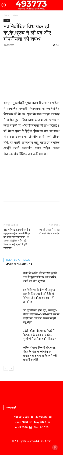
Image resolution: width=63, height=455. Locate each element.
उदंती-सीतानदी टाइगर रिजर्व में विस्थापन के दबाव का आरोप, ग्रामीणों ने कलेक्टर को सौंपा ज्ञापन (40, 335)
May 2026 (40, 422)
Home (6, 14)
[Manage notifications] (55, 447)
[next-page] (11, 368)
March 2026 (41, 427)
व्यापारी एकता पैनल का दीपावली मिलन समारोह (49, 231)
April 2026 (21, 427)
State (15, 14)
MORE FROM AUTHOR (19, 264)
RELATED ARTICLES (18, 259)
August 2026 (21, 416)
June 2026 (21, 422)
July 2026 (41, 416)
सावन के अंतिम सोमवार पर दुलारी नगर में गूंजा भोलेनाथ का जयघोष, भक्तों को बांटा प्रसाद (40, 277)
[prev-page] (6, 368)
